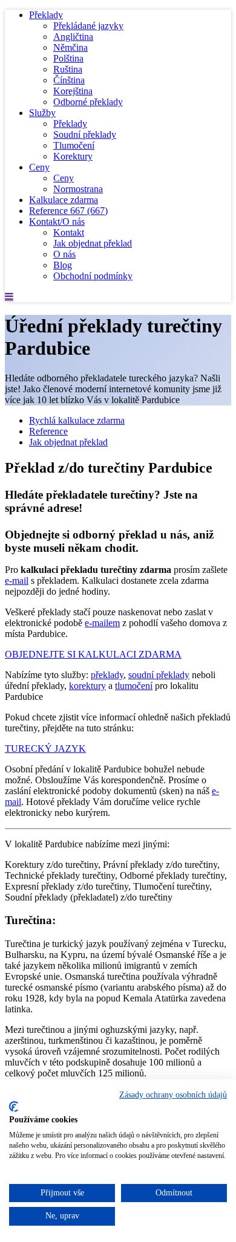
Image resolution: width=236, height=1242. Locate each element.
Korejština (73, 91)
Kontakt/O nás (57, 221)
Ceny (39, 167)
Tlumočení (73, 145)
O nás (64, 254)
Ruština (67, 69)
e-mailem (102, 623)
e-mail (16, 580)
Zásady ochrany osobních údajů (173, 1094)
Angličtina (73, 36)
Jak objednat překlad (92, 243)
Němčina (70, 47)
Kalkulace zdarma (63, 200)
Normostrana (78, 189)
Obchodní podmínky (93, 276)
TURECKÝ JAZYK (45, 748)
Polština (68, 58)
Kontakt (68, 232)
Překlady (46, 15)
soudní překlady (158, 675)
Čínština (69, 80)
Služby (42, 113)
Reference (68, 210)
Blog (62, 265)
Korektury (73, 156)
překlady (107, 675)
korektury (87, 686)
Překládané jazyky (88, 26)
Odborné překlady (88, 102)
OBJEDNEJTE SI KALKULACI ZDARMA (93, 654)
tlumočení (133, 686)
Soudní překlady (84, 134)
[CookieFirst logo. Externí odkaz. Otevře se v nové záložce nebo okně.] (13, 1106)
